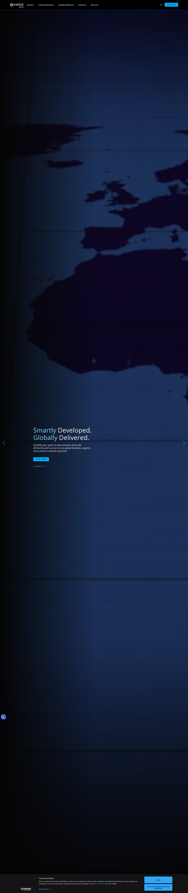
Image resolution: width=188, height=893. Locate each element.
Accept (158, 880)
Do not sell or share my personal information (158, 887)
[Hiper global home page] (16, 5)
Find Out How (41, 459)
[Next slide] (184, 443)
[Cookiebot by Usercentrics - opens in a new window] (26, 889)
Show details (43, 889)
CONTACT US (171, 5)
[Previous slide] (4, 443)
